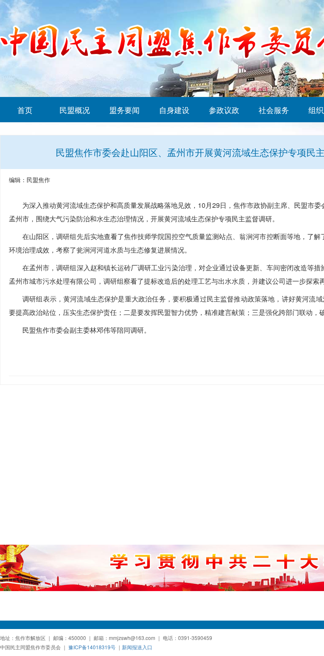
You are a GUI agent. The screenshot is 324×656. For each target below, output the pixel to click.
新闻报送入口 (137, 647)
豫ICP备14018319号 (92, 647)
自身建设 (174, 109)
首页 (24, 109)
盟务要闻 (124, 109)
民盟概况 (74, 109)
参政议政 (224, 109)
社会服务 (274, 109)
